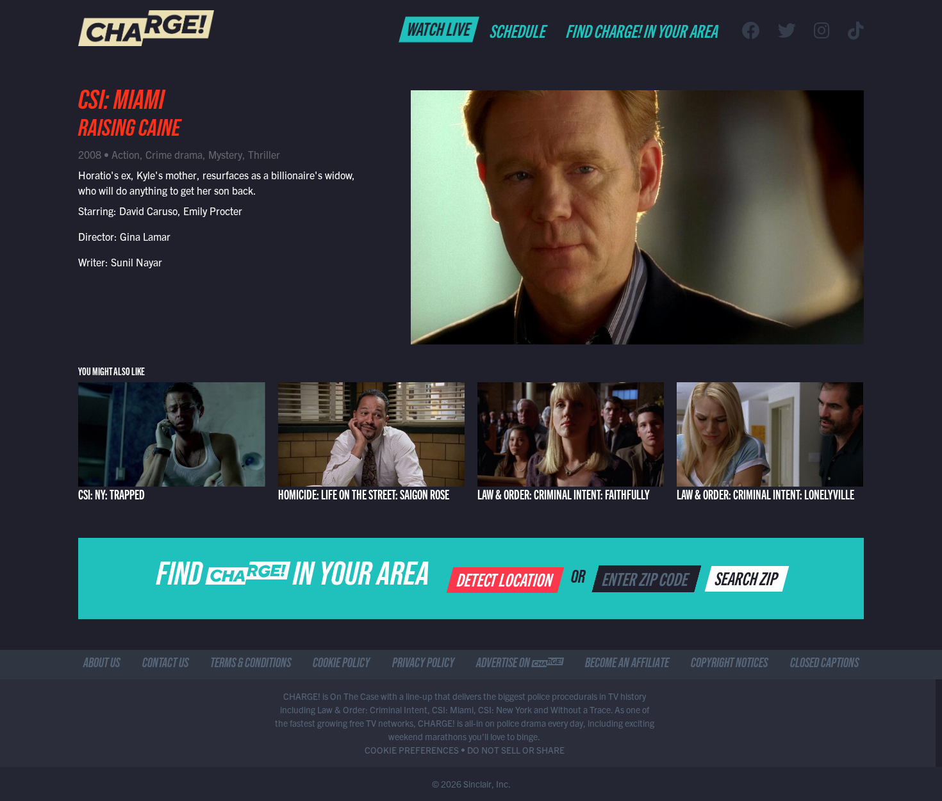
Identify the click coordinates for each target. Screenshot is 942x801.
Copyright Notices (729, 664)
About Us (101, 664)
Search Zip (747, 577)
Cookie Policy (341, 664)
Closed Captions (824, 664)
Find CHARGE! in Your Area (643, 30)
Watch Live (439, 28)
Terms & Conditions (250, 664)
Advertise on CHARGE (519, 664)
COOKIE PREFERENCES (412, 750)
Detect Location (506, 578)
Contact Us (165, 664)
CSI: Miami (121, 103)
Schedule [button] (519, 30)
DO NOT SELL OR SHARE (516, 750)
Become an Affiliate (627, 664)
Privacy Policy (423, 664)
